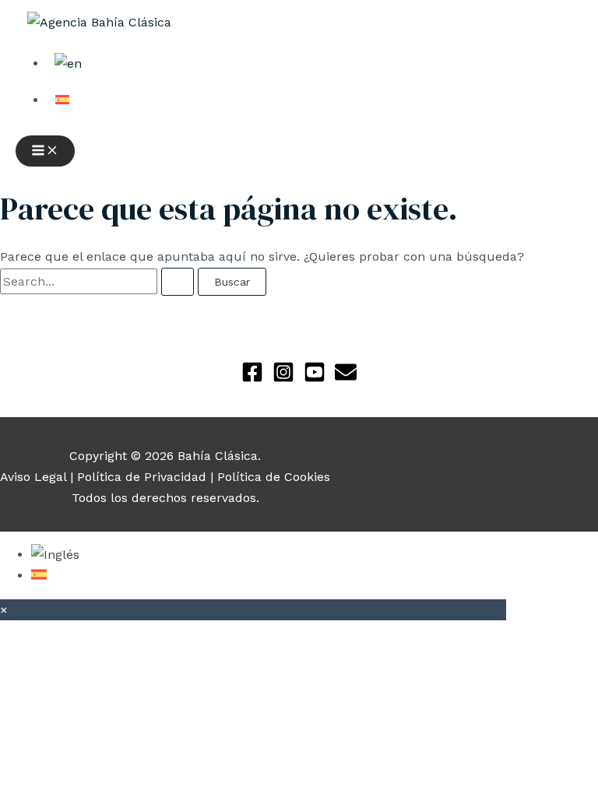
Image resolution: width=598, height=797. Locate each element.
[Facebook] (252, 378)
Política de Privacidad (141, 476)
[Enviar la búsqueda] (177, 282)
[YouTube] (314, 378)
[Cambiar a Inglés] (55, 554)
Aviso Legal (33, 476)
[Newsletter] (346, 378)
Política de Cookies (273, 476)
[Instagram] (283, 378)
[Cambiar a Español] (39, 575)
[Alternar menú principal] (45, 151)
